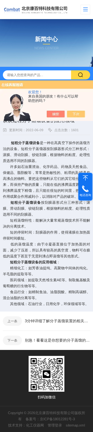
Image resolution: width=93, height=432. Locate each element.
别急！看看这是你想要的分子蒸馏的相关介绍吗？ (57, 340)
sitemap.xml (75, 425)
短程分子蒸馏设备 (25, 143)
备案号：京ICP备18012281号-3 (50, 419)
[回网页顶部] (85, 178)
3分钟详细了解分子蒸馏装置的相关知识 (57, 321)
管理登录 (55, 425)
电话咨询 (85, 195)
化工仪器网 (35, 425)
